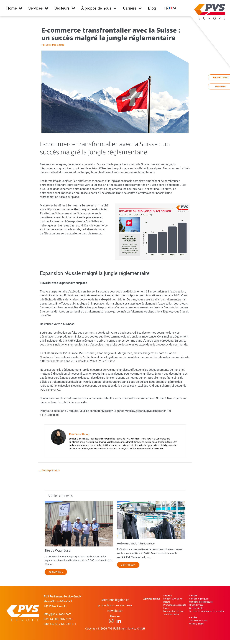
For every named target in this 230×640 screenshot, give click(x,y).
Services (35, 8)
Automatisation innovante (136, 543)
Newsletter (115, 611)
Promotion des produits (174, 605)
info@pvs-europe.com (57, 614)
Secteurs (62, 8)
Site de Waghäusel (58, 550)
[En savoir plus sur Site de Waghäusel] (79, 523)
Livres (166, 608)
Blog (152, 8)
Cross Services (196, 605)
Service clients (196, 608)
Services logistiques (198, 598)
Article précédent (49, 470)
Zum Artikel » (56, 571)
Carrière (129, 8)
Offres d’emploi (196, 623)
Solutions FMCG (171, 614)
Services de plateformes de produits (206, 611)
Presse (115, 616)
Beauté (166, 602)
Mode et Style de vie (172, 598)
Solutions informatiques (200, 602)
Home (11, 8)
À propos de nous (96, 8)
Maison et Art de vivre (173, 611)
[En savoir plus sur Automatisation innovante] (151, 519)
